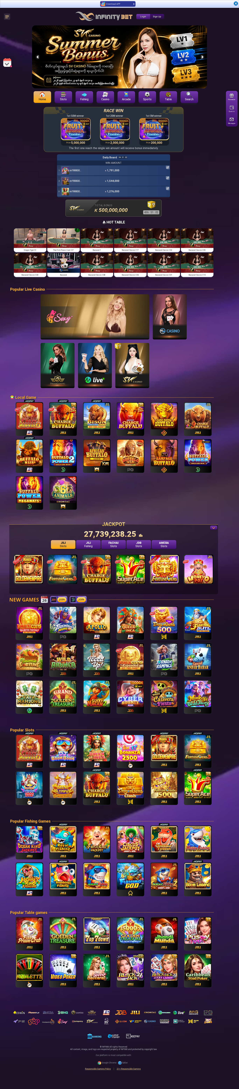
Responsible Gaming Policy (98, 1069)
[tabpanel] (113, 572)
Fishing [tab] (88, 544)
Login (143, 16)
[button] (202, 57)
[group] (30, 240)
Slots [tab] (63, 544)
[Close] (236, 3)
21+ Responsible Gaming (129, 1069)
